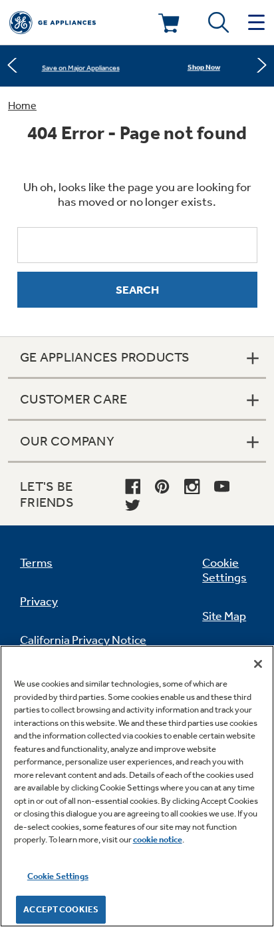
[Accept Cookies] (258, 664)
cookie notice (157, 839)
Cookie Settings (57, 876)
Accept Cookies (60, 909)
